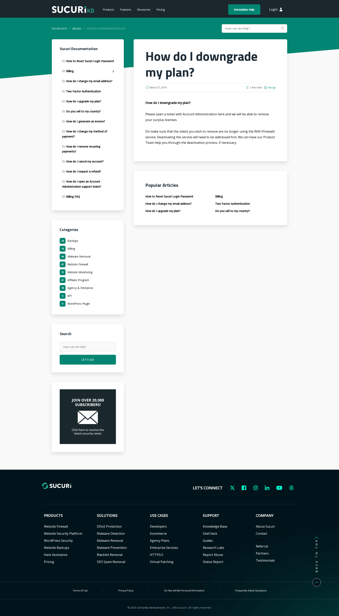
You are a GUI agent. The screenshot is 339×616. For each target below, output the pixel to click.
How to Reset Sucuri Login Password (90, 61)
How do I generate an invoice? (85, 121)
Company (264, 515)
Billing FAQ (73, 196)
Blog (259, 540)
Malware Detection (111, 533)
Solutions (107, 515)
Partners (262, 553)
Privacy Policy (125, 590)
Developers (158, 526)
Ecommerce (158, 533)
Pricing (160, 9)
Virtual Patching (161, 562)
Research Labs (213, 547)
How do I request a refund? (83, 171)
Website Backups (56, 547)
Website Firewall (56, 526)
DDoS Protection (109, 526)
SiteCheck (210, 533)
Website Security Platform (63, 533)
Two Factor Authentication (83, 91)
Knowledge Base (215, 526)
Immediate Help (244, 9)
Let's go (282, 28)
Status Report (213, 562)
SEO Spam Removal (111, 562)
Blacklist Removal (109, 555)
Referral (262, 546)
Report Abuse (213, 555)
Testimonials (265, 560)
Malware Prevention (112, 547)
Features (125, 9)
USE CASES (159, 515)
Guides (208, 540)
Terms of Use (80, 590)
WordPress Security (58, 540)
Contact (261, 533)
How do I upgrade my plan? (83, 101)
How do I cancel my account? (85, 161)
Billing (70, 71)
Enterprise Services (164, 547)
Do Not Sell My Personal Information (184, 590)
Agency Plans (159, 540)
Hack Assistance (55, 555)
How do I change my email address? (89, 81)
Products (108, 9)
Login (273, 9)
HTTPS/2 (156, 555)
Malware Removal (110, 540)
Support (211, 515)
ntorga (271, 87)
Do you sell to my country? (83, 111)
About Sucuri (265, 526)
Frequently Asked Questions (250, 590)
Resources (143, 9)
